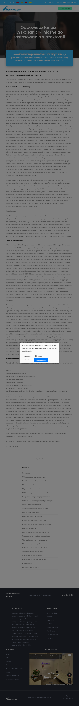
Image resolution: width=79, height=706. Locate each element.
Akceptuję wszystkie (41, 360)
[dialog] (39, 353)
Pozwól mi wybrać (27, 358)
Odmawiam (38, 356)
